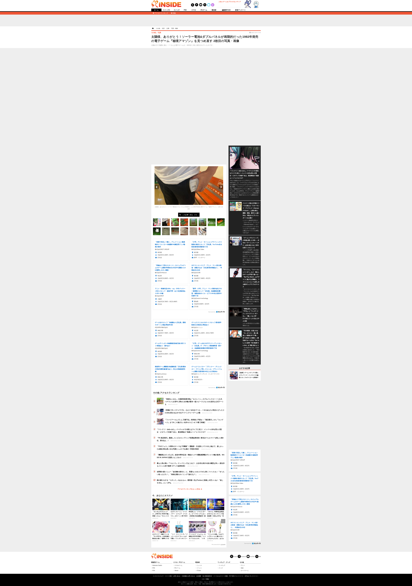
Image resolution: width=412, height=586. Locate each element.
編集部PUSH (226, 10)
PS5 (185, 10)
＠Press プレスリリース (251, 576)
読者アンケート (240, 10)
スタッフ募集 (205, 579)
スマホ (193, 10)
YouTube (252, 556)
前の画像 (156, 187)
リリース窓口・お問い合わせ (172, 576)
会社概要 (198, 576)
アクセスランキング (161, 13)
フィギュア (222, 565)
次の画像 (221, 187)
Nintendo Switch (157, 565)
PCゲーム (204, 10)
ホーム (156, 10)
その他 (242, 562)
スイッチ (177, 10)
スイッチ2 (166, 10)
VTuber (199, 570)
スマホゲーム (178, 565)
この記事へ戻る (189, 214)
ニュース (199, 565)
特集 (174, 13)
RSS (260, 556)
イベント (199, 568)
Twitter (235, 556)
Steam (176, 570)
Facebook (243, 556)
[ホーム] (152, 28)
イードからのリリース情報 (221, 576)
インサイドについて (158, 576)
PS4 (153, 570)
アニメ (243, 565)
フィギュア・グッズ (224, 562)
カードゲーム (245, 570)
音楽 (242, 568)
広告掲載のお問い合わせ (188, 576)
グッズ (221, 568)
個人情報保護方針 (207, 576)
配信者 (214, 10)
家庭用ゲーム (155, 562)
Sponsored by (211, 311)
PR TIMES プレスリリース (236, 576)
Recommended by (216, 544)
